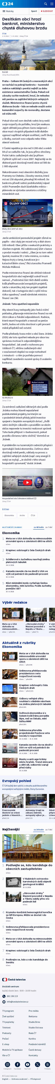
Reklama (33, 1016)
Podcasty (6, 1033)
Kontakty (33, 1055)
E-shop (5, 1044)
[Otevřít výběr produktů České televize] (52, 4)
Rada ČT (33, 1033)
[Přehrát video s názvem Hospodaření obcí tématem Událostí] (27, 482)
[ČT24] (7, 4)
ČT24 (4, 34)
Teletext (6, 1027)
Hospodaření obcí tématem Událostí (18, 498)
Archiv (22, 515)
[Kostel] (27, 55)
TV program (8, 1010)
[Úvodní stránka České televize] (14, 979)
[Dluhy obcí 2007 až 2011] (27, 213)
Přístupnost (35, 1079)
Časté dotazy (35, 1049)
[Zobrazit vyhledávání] (46, 4)
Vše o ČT (6, 1055)
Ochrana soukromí (19, 1079)
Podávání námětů (37, 1044)
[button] (27, 482)
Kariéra (32, 1038)
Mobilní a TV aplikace (12, 1049)
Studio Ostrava (36, 1027)
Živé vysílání (8, 1016)
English (5, 1079)
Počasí (5, 1038)
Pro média (33, 1010)
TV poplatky (8, 1022)
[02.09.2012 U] (27, 382)
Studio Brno (34, 1022)
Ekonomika (9, 515)
